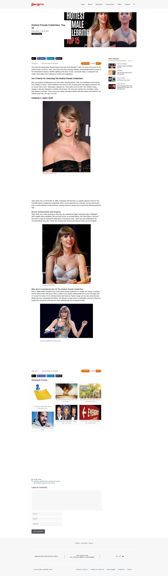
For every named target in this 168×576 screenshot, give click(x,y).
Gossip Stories (110, 4)
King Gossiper (35, 31)
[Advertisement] (66, 187)
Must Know (99, 4)
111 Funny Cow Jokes (123, 80)
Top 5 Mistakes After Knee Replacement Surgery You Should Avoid (124, 87)
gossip (58, 481)
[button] (134, 4)
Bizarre (90, 4)
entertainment (52, 481)
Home (83, 4)
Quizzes (127, 4)
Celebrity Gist (43, 481)
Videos (120, 4)
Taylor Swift (40, 291)
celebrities (44, 69)
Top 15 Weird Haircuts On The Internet (44, 483)
